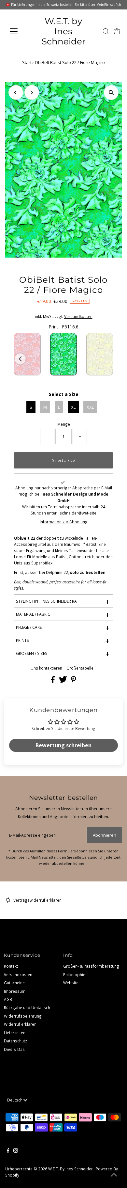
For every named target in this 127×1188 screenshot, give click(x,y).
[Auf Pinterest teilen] (73, 681)
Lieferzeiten (14, 1032)
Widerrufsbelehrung (23, 1016)
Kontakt (11, 966)
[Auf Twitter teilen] (63, 681)
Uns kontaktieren (46, 668)
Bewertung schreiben (63, 745)
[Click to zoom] (111, 92)
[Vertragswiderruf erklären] (8, 901)
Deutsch (15, 1099)
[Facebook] (8, 1151)
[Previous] (15, 92)
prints (63, 640)
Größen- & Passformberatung (91, 966)
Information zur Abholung (64, 521)
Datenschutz (15, 1040)
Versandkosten (78, 316)
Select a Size (63, 394)
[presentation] (20, 359)
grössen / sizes (63, 653)
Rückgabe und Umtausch (27, 1007)
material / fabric (63, 614)
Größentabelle (79, 668)
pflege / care (63, 627)
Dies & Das (14, 1049)
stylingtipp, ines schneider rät (63, 601)
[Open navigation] (18, 31)
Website (70, 982)
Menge (63, 424)
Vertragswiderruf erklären (37, 900)
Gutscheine (14, 982)
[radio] (27, 354)
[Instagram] (16, 1151)
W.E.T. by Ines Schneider (63, 31)
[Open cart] (117, 31)
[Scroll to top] (113, 1174)
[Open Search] (106, 31)
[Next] (31, 92)
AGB (8, 999)
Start (27, 62)
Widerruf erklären (20, 1024)
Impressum (14, 991)
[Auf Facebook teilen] (53, 681)
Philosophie (74, 974)
